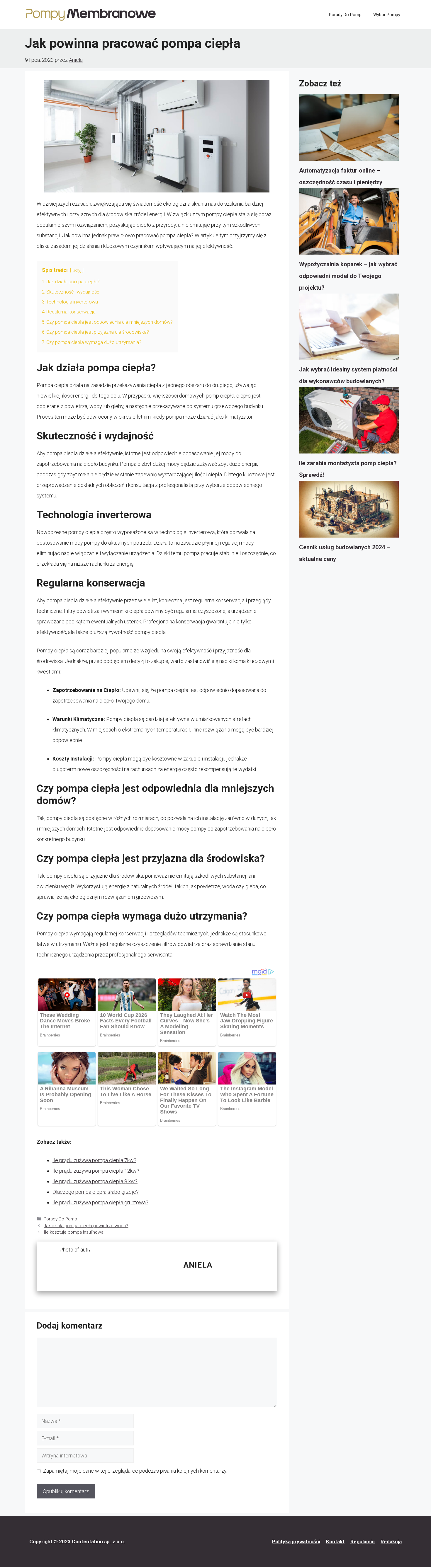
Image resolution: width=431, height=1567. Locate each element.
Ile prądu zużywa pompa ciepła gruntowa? (100, 1202)
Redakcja (391, 1541)
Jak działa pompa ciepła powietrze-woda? (86, 1225)
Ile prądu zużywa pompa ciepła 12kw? (95, 1171)
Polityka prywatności (296, 1541)
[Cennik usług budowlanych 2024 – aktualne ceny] (349, 511)
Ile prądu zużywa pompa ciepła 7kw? (94, 1160)
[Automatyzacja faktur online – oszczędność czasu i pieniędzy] (349, 129)
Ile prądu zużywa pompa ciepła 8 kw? (95, 1181)
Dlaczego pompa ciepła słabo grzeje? (95, 1192)
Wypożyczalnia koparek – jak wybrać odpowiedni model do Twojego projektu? (348, 276)
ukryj (76, 270)
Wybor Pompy (386, 14)
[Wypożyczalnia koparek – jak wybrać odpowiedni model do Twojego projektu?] (349, 223)
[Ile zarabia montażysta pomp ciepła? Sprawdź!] (349, 422)
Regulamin (362, 1541)
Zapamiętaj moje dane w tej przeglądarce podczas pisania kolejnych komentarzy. (135, 1471)
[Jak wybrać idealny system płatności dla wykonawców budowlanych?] (349, 329)
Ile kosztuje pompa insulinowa (73, 1232)
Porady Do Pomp (345, 14)
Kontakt (335, 1541)
